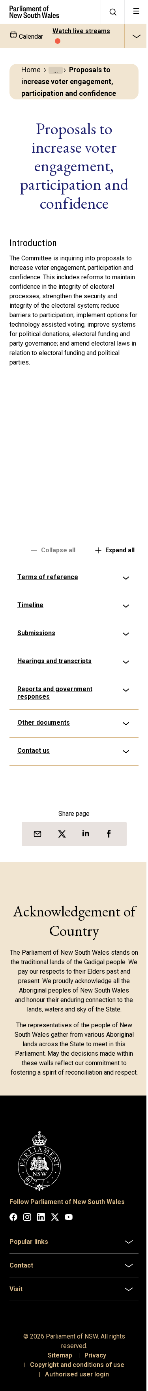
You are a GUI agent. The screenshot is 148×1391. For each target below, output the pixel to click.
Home (31, 69)
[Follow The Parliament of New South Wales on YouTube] (69, 1224)
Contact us (33, 750)
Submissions (36, 633)
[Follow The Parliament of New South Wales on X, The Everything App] (55, 1224)
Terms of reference (47, 577)
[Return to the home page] (50, 12)
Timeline (30, 605)
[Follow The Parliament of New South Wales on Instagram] (27, 1224)
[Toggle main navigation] (136, 12)
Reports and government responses (54, 692)
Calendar (30, 36)
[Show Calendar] (136, 36)
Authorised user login (74, 1380)
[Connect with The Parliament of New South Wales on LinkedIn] (41, 1224)
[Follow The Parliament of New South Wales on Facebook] (13, 1224)
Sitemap (57, 1361)
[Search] (112, 12)
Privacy (92, 1361)
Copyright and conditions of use (74, 1371)
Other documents (43, 722)
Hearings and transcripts (54, 661)
